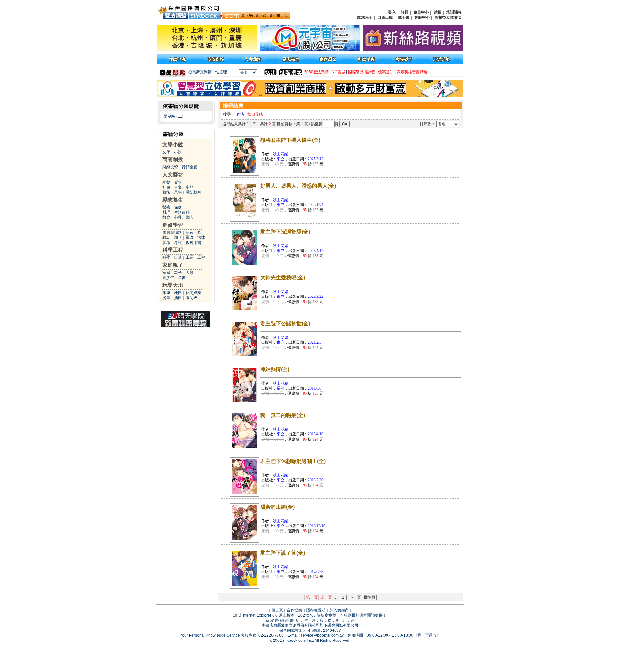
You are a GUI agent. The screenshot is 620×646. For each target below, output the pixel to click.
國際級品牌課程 (361, 72)
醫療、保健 (172, 207)
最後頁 (369, 597)
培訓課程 (454, 12)
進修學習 (172, 225)
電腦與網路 (172, 232)
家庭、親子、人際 (177, 272)
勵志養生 (172, 200)
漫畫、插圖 (172, 298)
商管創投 (172, 159)
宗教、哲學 (172, 182)
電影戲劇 (193, 192)
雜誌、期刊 (172, 237)
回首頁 (277, 610)
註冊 (404, 12)
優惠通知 (386, 72)
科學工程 (172, 250)
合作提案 (294, 610)
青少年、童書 (174, 278)
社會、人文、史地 (177, 187)
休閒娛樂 (193, 292)
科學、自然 (172, 257)
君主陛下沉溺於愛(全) (285, 231)
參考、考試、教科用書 (181, 242)
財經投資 (170, 167)
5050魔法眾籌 (316, 72)
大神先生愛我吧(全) (282, 277)
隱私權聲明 (316, 610)
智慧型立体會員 (448, 17)
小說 (178, 152)
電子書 (403, 17)
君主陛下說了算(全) (282, 553)
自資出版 (385, 17)
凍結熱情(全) (274, 369)
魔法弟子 (365, 17)
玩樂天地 (172, 285)
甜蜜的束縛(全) (277, 507)
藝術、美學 (172, 192)
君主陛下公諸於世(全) (285, 323)
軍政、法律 (195, 237)
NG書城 (338, 72)
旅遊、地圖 (172, 292)
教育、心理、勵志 (177, 217)
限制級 (169, 116)
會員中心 (421, 12)
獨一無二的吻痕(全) (282, 415)
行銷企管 (189, 167)
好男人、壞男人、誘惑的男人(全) (298, 186)
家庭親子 (172, 265)
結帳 (437, 12)
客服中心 (422, 17)
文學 (166, 152)
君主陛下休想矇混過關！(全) (293, 461)
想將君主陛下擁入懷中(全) (290, 140)
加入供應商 (339, 610)
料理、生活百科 (176, 212)
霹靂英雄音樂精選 (412, 72)
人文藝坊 (172, 174)
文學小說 (172, 144)
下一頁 (355, 597)
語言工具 (193, 232)
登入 (392, 12)
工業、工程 (195, 257)
